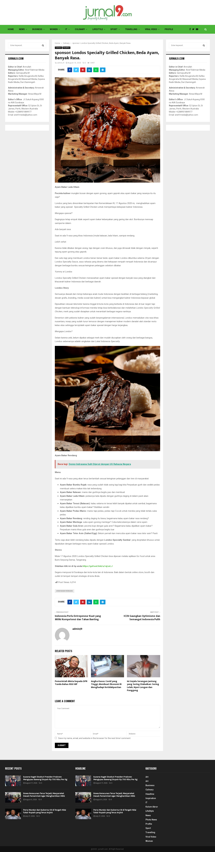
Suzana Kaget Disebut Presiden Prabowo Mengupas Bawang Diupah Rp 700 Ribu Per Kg (45, 778)
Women (54, 29)
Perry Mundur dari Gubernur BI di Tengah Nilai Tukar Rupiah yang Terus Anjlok (44, 811)
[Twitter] (194, 29)
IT (66, 29)
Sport (113, 29)
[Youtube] (198, 29)
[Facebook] (190, 29)
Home (11, 29)
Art (147, 777)
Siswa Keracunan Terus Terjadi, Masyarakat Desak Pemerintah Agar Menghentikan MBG (44, 794)
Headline (66, 47)
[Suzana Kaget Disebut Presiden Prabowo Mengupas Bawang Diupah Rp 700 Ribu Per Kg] (13, 781)
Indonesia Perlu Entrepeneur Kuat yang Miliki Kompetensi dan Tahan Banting (78, 618)
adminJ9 (60, 63)
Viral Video (151, 29)
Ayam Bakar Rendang (64, 591)
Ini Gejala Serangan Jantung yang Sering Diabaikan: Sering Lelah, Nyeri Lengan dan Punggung (143, 685)
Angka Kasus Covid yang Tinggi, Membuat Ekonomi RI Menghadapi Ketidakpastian (106, 684)
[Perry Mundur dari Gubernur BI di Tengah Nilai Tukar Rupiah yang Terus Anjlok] (13, 814)
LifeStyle (97, 29)
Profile (169, 29)
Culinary (80, 29)
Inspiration (151, 798)
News (22, 29)
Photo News (151, 819)
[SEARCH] (43, 45)
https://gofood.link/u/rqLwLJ (97, 566)
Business (37, 29)
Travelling (131, 29)
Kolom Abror (152, 807)
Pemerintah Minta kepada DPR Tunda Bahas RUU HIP (71, 682)
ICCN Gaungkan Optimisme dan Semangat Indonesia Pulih (142, 618)
